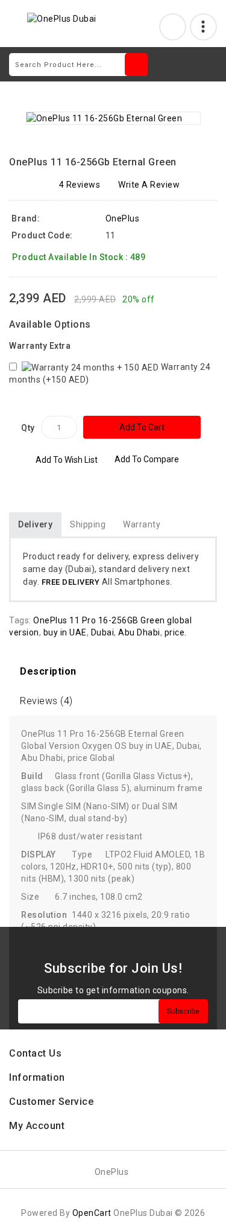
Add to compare (147, 459)
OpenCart (91, 1213)
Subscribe (183, 1011)
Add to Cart (142, 427)
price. (176, 632)
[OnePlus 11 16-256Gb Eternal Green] (113, 118)
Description (48, 671)
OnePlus (122, 218)
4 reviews (80, 184)
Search (136, 64)
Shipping (87, 524)
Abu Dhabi (139, 632)
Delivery (35, 524)
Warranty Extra (40, 346)
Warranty (141, 524)
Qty (28, 428)
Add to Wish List (67, 460)
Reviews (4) (46, 701)
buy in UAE (65, 632)
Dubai (103, 632)
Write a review (149, 184)
